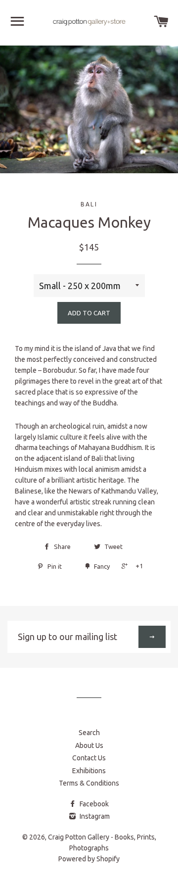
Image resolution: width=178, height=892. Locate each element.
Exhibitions (89, 771)
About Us (89, 745)
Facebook (93, 804)
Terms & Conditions (89, 783)
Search (89, 733)
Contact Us (89, 758)
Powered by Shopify (89, 859)
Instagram (94, 816)
